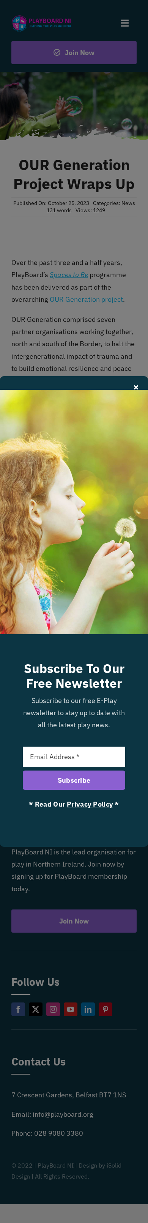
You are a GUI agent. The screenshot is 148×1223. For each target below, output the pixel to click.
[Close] (136, 387)
